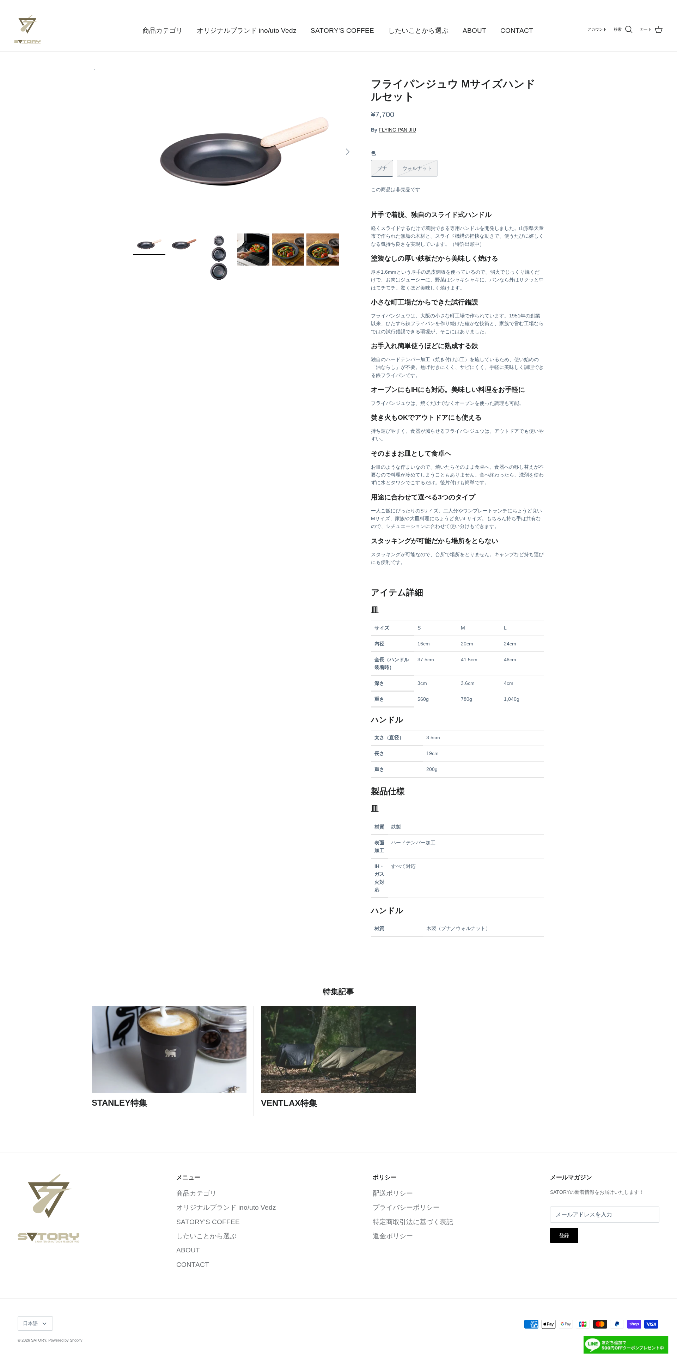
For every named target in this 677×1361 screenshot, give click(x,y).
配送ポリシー (393, 1193)
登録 (564, 1235)
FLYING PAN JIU (397, 130)
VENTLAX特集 (289, 1103)
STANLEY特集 (119, 1102)
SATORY (38, 1340)
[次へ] (347, 151)
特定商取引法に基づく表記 (413, 1222)
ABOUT (474, 30)
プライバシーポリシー (406, 1207)
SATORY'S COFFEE (342, 30)
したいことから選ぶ (418, 30)
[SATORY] (27, 29)
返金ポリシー (393, 1236)
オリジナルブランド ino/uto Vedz (247, 30)
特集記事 (338, 991)
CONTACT (516, 30)
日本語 (30, 1323)
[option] (244, 152)
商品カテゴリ (162, 30)
